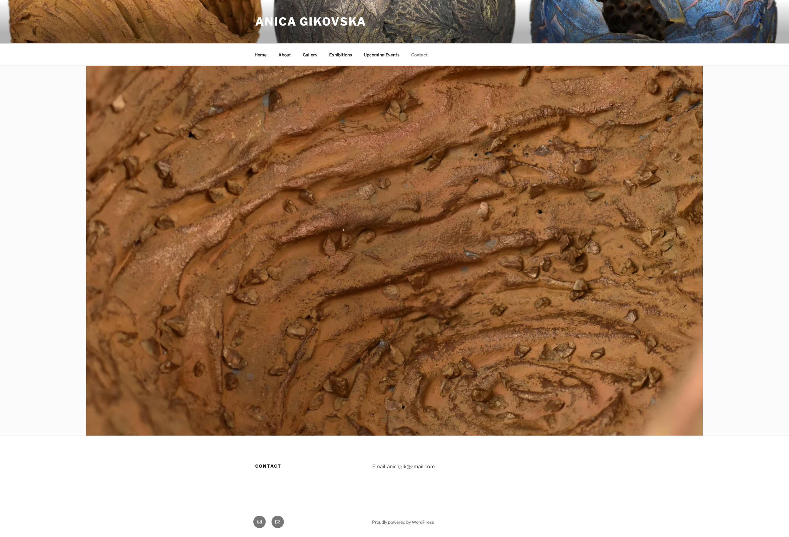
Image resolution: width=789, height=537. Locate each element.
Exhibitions (340, 54)
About (284, 54)
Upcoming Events (381, 54)
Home (261, 54)
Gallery (310, 54)
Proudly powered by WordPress (403, 522)
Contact (419, 54)
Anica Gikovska (310, 21)
